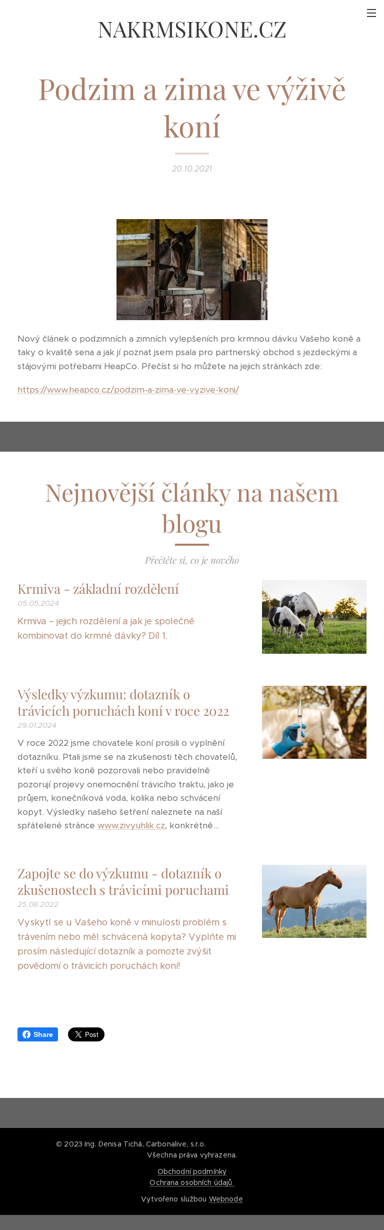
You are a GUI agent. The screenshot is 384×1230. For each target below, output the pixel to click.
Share (43, 1034)
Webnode (226, 1198)
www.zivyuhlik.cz (131, 825)
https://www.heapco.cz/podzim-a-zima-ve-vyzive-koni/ (128, 389)
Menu (372, 13)
